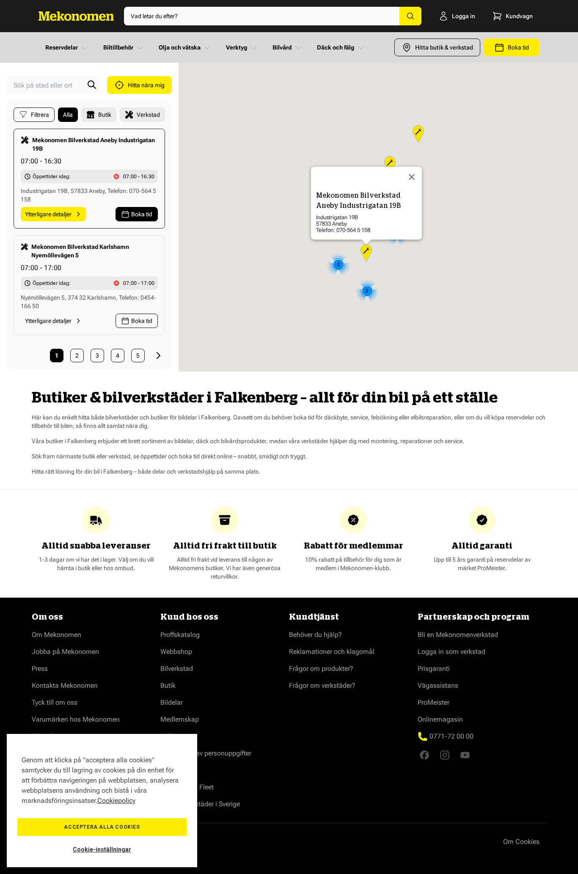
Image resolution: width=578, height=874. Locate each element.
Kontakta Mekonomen (65, 685)
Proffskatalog (180, 635)
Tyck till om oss (54, 702)
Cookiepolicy (116, 801)
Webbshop (176, 652)
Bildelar (171, 702)
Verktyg (236, 47)
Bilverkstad (176, 668)
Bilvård (282, 47)
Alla (68, 114)
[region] (102, 800)
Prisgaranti (434, 668)
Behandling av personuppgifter (205, 753)
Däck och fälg (335, 47)
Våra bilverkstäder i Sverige (200, 804)
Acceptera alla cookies (102, 827)
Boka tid (141, 214)
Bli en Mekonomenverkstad (458, 635)
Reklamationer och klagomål (331, 652)
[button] (366, 253)
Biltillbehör (118, 47)
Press (40, 668)
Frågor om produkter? (321, 668)
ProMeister (433, 702)
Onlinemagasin (440, 719)
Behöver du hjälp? (315, 635)
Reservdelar (61, 47)
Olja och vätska (180, 47)
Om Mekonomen (56, 635)
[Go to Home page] (76, 16)
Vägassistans (438, 685)
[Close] (412, 177)
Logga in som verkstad (451, 652)
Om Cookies (521, 842)
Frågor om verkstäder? (322, 685)
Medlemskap (179, 719)
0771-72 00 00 (451, 736)
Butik (168, 685)
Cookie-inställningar (102, 849)
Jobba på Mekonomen (65, 652)
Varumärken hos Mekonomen (76, 719)
